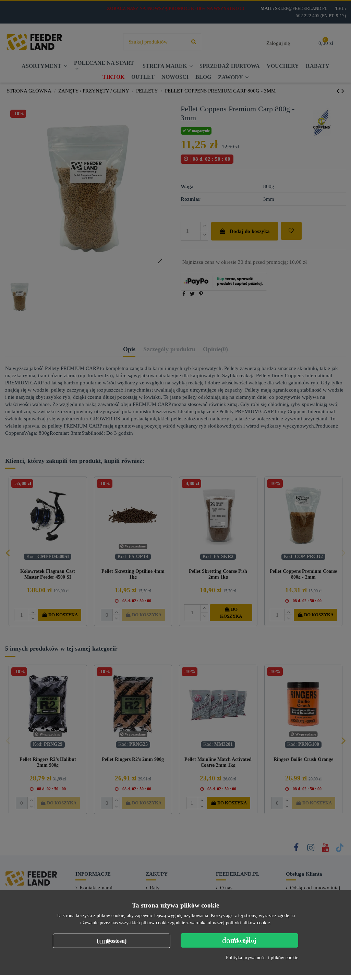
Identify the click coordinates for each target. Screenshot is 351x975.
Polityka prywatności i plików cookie (262, 957)
